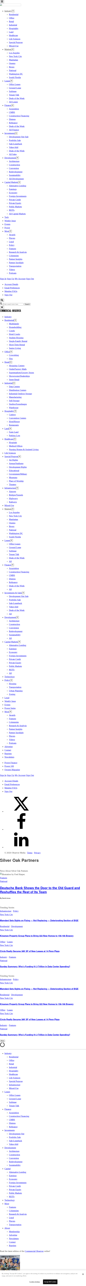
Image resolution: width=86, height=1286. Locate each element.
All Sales (13, 154)
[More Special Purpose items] (19, 456)
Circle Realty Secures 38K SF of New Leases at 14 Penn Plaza (29, 951)
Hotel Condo (14, 334)
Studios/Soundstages (18, 404)
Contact (7, 750)
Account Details (11, 284)
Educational (14, 470)
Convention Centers (17, 418)
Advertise (8, 746)
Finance (7, 105)
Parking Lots (14, 435)
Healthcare (13, 35)
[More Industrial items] (14, 383)
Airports (12, 491)
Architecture (14, 161)
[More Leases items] (11, 81)
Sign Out (30, 279)
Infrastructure (10, 488)
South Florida (15, 77)
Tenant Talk (14, 95)
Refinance (13, 123)
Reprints (8, 753)
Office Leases (14, 84)
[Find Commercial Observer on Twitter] (21, 811)
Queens (12, 63)
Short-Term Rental (17, 344)
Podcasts (12, 273)
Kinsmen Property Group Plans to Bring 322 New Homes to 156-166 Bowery (36, 935)
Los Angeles (14, 53)
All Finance (14, 130)
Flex (11, 358)
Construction (14, 165)
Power (7, 228)
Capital (7, 1168)
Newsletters (9, 757)
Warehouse (13, 407)
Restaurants (14, 425)
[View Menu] (2, 1)
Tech (6, 217)
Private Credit (15, 199)
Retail (11, 21)
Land (11, 32)
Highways (13, 498)
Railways (13, 502)
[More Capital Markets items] (19, 182)
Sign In (3, 279)
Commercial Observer (34, 1251)
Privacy (37, 853)
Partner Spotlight (16, 262)
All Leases (13, 102)
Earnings (13, 189)
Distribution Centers (17, 390)
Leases (7, 81)
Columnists (14, 255)
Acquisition (14, 109)
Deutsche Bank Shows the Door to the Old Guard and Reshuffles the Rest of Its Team (40, 889)
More (6, 231)
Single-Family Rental (18, 341)
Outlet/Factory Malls (18, 369)
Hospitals (13, 442)
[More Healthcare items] (14, 439)
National (12, 70)
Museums (13, 477)
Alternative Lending (17, 186)
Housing (12, 683)
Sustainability (15, 175)
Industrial (13, 25)
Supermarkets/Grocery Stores (21, 372)
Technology (9, 676)
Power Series (10, 708)
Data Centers (14, 386)
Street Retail (14, 379)
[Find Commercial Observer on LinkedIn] (21, 847)
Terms (29, 853)
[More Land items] (10, 428)
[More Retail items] (10, 362)
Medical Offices (15, 446)
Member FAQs (10, 291)
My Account (20, 279)
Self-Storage (14, 400)
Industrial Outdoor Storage (20, 393)
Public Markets (15, 206)
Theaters (12, 484)
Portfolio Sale (15, 140)
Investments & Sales (13, 593)
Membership (14, 1231)
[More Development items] (17, 157)
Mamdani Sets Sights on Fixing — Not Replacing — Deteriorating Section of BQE (39, 920)
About (7, 1228)
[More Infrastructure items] (17, 488)
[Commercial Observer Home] (10, 5)
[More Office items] (11, 351)
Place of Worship (16, 481)
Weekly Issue (10, 221)
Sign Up (10, 279)
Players (12, 238)
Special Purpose (16, 42)
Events (7, 224)
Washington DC (16, 74)
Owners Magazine (12, 769)
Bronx (11, 67)
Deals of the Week (17, 98)
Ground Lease (15, 88)
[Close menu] (2, 307)
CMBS (12, 112)
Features (12, 248)
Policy (11, 245)
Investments (9, 133)
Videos (12, 269)
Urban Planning (16, 691)
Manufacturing (15, 397)
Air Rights (13, 460)
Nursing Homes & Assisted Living (24, 449)
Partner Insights (15, 259)
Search (27, 304)
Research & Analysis (18, 252)
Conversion (14, 168)
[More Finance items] (12, 105)
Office (11, 18)
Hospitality (13, 28)
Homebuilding (15, 327)
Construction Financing (19, 116)
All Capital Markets (17, 214)
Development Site (16, 1134)
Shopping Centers (16, 365)
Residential (13, 14)
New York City (15, 56)
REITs (11, 210)
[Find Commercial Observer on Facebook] (21, 829)
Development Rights (18, 467)
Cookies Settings (34, 1282)
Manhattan (13, 60)
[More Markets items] (12, 49)
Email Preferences (12, 288)
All (10, 561)
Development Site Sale (18, 137)
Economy (13, 192)
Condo (12, 331)
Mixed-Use (13, 46)
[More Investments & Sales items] (23, 593)
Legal (11, 241)
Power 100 (9, 766)
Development (10, 158)
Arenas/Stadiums (16, 463)
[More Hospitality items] (15, 411)
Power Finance (10, 762)
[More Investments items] (16, 133)
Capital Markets (11, 182)
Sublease (12, 91)
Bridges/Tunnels (16, 495)
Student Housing (16, 338)
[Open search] (2, 300)
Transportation (15, 266)
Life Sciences (14, 39)
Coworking (14, 355)
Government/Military (18, 474)
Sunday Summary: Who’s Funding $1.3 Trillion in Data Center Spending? (35, 966)
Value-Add (13, 147)
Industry (8, 317)
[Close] (83, 1274)
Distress (12, 119)
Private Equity (15, 203)
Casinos (12, 414)
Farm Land (13, 432)
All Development (16, 179)
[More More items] (10, 231)
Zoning (12, 694)
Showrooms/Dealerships (19, 376)
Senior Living (15, 348)
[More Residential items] (15, 320)
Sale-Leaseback (15, 144)
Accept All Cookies (50, 1282)
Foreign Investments (17, 196)
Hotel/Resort (14, 421)
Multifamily (14, 324)
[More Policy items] (11, 680)
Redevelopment (15, 172)
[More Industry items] (13, 11)
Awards (12, 234)
